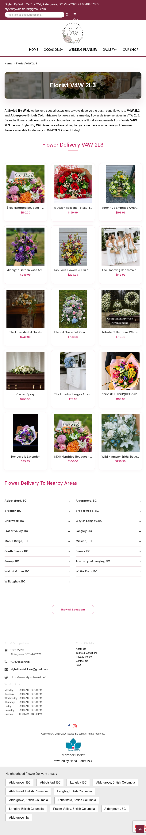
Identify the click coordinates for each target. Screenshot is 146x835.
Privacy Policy (84, 656)
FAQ (78, 664)
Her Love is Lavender (25, 457)
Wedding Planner (83, 49)
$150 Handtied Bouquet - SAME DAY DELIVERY (25, 208)
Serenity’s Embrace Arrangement (121, 208)
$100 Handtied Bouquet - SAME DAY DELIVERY (73, 457)
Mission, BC (84, 541)
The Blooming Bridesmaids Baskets (121, 270)
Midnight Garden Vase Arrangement (25, 270)
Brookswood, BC (87, 511)
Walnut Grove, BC (17, 571)
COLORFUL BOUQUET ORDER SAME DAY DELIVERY (121, 394)
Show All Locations (73, 609)
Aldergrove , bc (19, 817)
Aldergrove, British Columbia (115, 782)
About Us (81, 648)
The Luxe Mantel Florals (25, 332)
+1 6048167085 (88, 4)
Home (33, 49)
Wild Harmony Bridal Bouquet (121, 457)
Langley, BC (84, 531)
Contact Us (82, 660)
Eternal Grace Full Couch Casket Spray (73, 332)
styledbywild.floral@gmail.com (25, 9)
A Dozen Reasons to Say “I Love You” (73, 208)
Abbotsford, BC (15, 501)
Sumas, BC (83, 551)
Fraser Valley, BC (16, 531)
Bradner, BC (13, 511)
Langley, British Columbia (74, 791)
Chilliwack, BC (14, 521)
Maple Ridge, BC (16, 541)
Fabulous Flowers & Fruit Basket (73, 270)
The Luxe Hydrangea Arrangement (73, 394)
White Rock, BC (86, 571)
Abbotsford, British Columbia (28, 791)
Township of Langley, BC (93, 561)
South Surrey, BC (16, 551)
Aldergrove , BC (20, 782)
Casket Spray (25, 394)
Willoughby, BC (15, 581)
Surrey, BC (12, 561)
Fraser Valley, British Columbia (74, 808)
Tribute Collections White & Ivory (121, 332)
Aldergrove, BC (86, 501)
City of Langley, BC (89, 521)
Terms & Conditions (87, 652)
